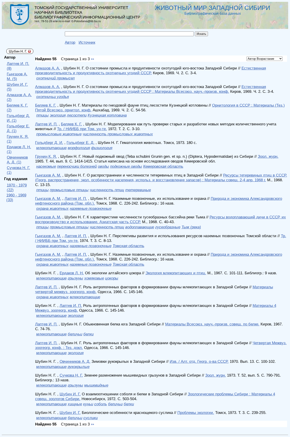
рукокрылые (78, 366)
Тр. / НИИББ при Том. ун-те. (82, 129)
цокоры (111, 278)
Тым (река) (191, 227)
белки (88, 334)
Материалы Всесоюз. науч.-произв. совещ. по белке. (212, 324)
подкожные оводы (126, 166)
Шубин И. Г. (70, 394)
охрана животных (52, 208)
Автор (70, 42)
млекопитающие (51, 148)
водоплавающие (139, 227)
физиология (101, 148)
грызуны (75, 278)
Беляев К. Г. (45, 105)
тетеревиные (138, 190)
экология (58, 115)
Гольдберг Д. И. (49, 142)
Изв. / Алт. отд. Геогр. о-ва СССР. (199, 361)
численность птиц (107, 190)
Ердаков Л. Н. (72, 273)
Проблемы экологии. (195, 412)
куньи (88, 404)
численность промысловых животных (118, 134)
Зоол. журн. (268, 156)
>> (92, 59)
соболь (100, 404)
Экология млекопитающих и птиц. (175, 273)
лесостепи (77, 115)
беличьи (75, 334)
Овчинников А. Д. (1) (17, 159)
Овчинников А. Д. (75, 361)
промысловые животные (59, 134)
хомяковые (94, 278)
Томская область (128, 246)
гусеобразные (167, 227)
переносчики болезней (77, 166)
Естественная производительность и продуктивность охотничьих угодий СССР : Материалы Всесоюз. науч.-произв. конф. (150, 89)
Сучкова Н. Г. (71, 375)
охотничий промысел (55, 78)
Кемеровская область (163, 166)
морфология (79, 148)
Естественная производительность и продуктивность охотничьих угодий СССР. (150, 70)
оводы (103, 166)
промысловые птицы (69, 190)
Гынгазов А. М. (48, 175)
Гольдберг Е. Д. (80, 142)
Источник (87, 42)
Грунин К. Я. (46, 156)
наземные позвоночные (90, 208)
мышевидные (96, 385)
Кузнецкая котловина (107, 115)
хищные (75, 404)
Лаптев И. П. (46, 124)
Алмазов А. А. (47, 68)
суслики (90, 418)
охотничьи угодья (52, 96)
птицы (42, 115)
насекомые (46, 166)
